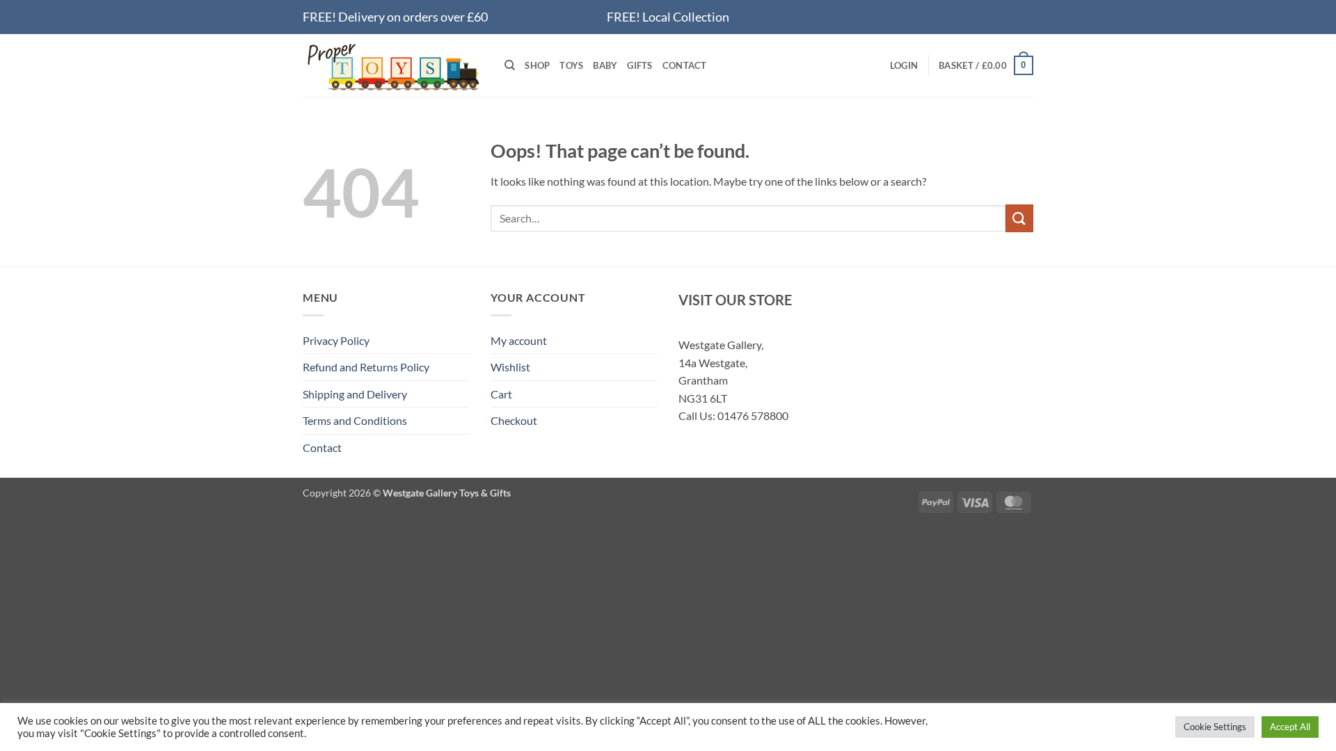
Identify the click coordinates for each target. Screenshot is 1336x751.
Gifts (639, 65)
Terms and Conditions (355, 420)
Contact (684, 65)
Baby (605, 65)
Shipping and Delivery (355, 394)
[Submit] (1019, 218)
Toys (571, 65)
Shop (537, 65)
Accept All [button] (1290, 726)
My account (519, 340)
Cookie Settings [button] (1215, 726)
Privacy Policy (336, 340)
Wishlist (510, 366)
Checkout (514, 420)
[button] (904, 65)
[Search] (509, 65)
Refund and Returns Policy (366, 366)
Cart (501, 394)
